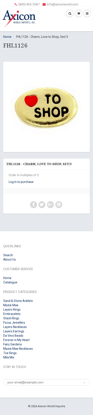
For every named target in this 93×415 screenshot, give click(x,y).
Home (7, 36)
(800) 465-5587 (29, 4)
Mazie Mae (10, 305)
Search (8, 255)
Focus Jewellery (14, 322)
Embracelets (12, 314)
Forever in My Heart (16, 340)
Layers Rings (12, 309)
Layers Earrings (13, 331)
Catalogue (10, 282)
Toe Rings (10, 353)
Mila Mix (8, 357)
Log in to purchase (21, 182)
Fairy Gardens (12, 344)
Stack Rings (11, 318)
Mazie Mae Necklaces (18, 348)
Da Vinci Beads (13, 335)
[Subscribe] (84, 382)
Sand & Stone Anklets (18, 301)
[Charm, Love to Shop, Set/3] (46, 106)
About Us (9, 259)
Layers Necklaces (15, 327)
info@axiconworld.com (62, 4)
